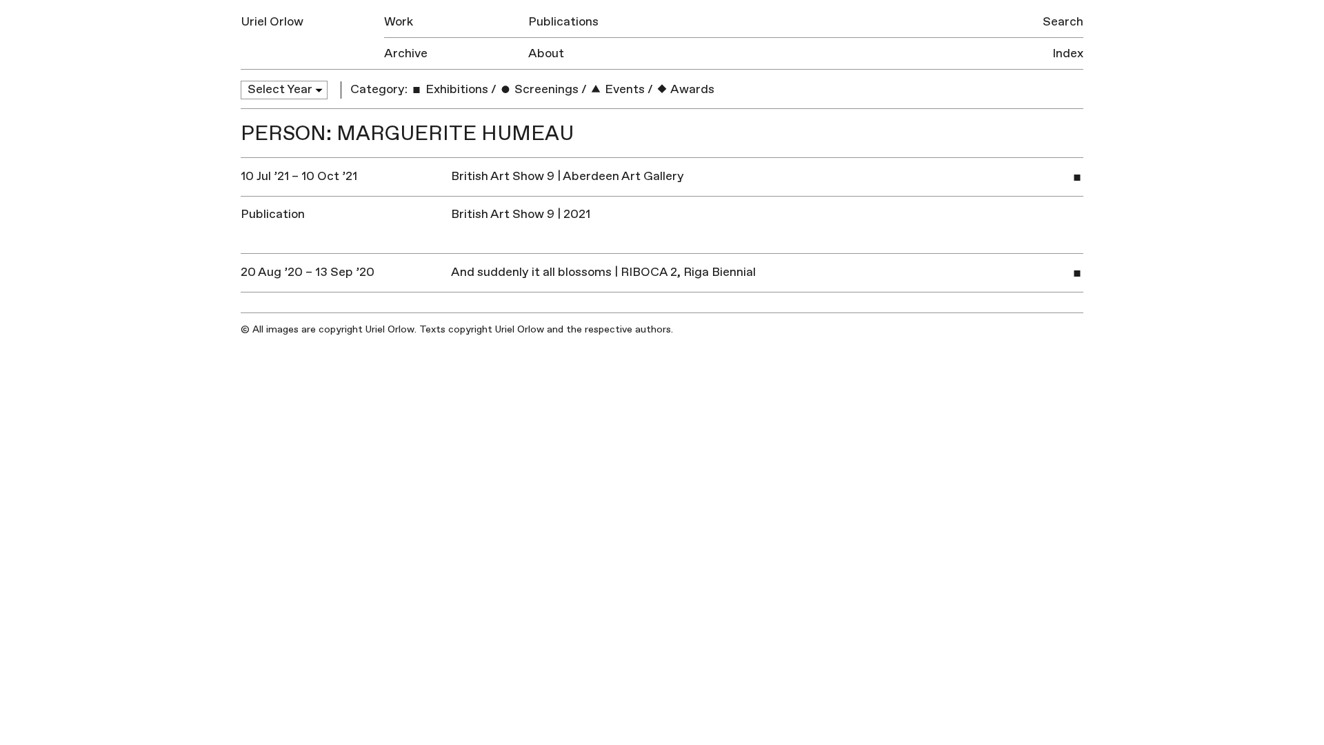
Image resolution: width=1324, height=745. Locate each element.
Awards (691, 89)
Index (1067, 53)
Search (1063, 22)
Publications (563, 22)
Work (398, 22)
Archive (406, 53)
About (546, 53)
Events (623, 89)
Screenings (545, 89)
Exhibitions (455, 89)
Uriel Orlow (272, 22)
